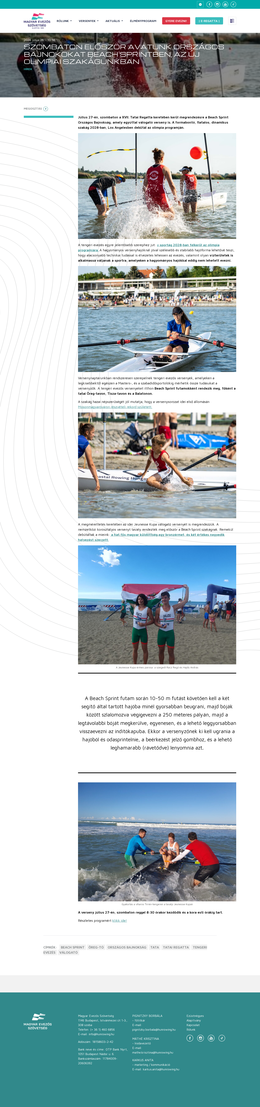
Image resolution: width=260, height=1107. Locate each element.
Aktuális (113, 21)
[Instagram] (217, 4)
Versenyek (87, 21)
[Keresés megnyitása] (200, 4)
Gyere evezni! (176, 21)
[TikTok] (233, 4)
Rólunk (63, 21)
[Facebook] (209, 4)
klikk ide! (119, 921)
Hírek (28, 69)
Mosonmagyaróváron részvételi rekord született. (115, 407)
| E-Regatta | (209, 21)
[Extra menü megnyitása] (232, 21)
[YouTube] (225, 4)
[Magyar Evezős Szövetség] (37, 20)
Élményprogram (143, 21)
